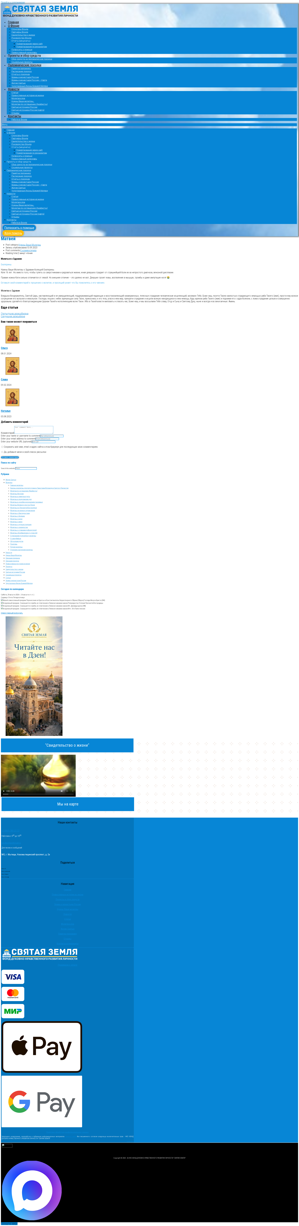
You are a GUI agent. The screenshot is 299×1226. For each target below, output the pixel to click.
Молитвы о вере (16, 519)
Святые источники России (24, 107)
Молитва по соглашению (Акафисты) (29, 104)
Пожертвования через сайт (29, 43)
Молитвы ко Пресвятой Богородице (23, 508)
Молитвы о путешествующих (20, 524)
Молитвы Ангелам (17, 494)
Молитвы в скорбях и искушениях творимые (26, 502)
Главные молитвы (16, 485)
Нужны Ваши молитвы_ (22, 101)
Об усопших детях (16, 541)
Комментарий (7, 433)
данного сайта (70, 1136)
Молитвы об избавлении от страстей (23, 533)
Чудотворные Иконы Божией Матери (29, 86)
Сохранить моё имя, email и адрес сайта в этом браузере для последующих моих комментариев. (51, 446)
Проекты (9, 566)
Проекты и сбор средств (68, 899)
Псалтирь (13, 544)
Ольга (4, 348)
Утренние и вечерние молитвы (21, 550)
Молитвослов (18, 98)
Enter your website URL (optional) (16, 441)
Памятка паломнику (21, 68)
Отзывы (15, 113)
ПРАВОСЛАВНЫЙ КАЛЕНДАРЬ (12, 613)
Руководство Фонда (21, 38)
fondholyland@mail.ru (11, 843)
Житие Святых (18, 83)
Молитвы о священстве (19, 527)
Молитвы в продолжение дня (21, 499)
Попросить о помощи (21, 49)
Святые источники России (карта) (27, 110)
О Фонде (13, 26)
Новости (13, 89)
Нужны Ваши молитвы (67, 909)
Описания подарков (13, 558)
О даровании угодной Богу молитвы (23, 536)
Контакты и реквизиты (67, 943)
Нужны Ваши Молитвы (30, 244)
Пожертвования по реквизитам (31, 46)
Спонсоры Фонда (19, 29)
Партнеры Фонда (19, 32)
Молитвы (9, 482)
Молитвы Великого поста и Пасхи (22, 505)
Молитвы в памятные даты (20, 496)
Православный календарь (24, 52)
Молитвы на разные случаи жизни (22, 510)
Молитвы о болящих (17, 516)
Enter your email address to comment (18, 438)
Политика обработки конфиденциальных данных (67, 1132)
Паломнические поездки (24, 65)
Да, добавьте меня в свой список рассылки (24, 452)
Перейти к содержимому (13, 2)
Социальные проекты (21, 62)
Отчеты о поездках (20, 74)
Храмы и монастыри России (25, 77)
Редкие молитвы (16, 547)
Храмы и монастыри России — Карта (29, 80)
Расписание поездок (21, 71)
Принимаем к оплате (67, 965)
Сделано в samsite (130, 1141)
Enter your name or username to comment (20, 435)
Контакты (14, 116)
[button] (149, 124)
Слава (4, 379)
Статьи (14, 92)
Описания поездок (12, 561)
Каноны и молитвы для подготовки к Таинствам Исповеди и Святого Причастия (39, 488)
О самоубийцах (15, 538)
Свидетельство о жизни (23, 35)
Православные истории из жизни (27, 95)
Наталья (6, 410)
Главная (13, 22)
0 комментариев (28, 250)
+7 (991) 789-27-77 (11, 830)
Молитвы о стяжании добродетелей (23, 530)
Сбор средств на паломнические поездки (31, 59)
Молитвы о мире (16, 522)
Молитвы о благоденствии (20, 513)
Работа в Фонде (19, 119)
